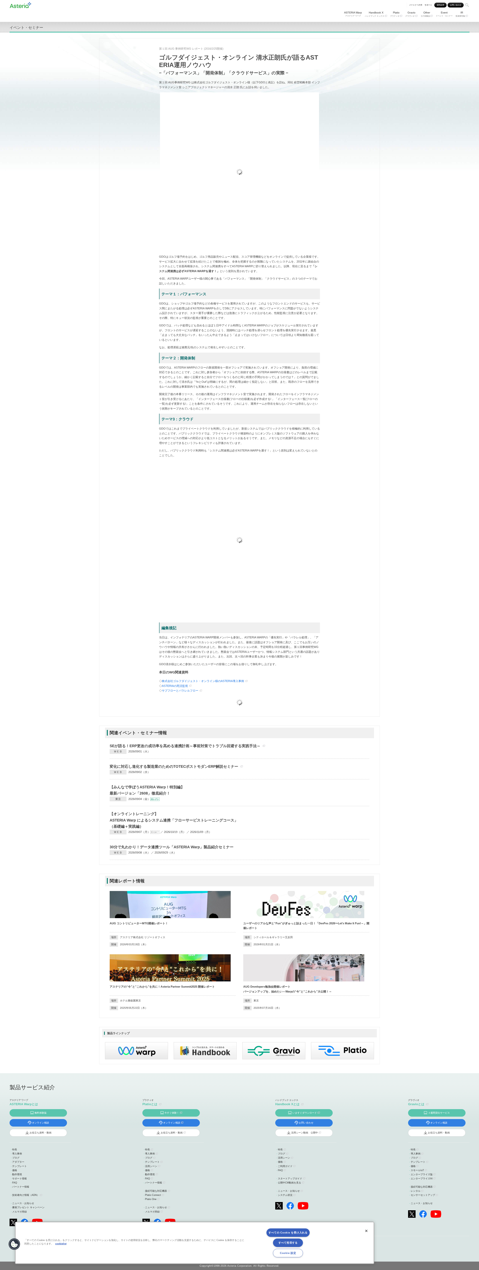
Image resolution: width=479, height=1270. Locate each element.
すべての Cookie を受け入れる (288, 1232)
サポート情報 (19, 1178)
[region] (194, 1243)
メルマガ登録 (19, 1211)
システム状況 (285, 1195)
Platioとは (149, 1104)
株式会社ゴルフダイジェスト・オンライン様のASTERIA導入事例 (203, 681)
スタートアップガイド (290, 1178)
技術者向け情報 (25, 1195)
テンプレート (19, 1166)
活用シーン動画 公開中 (304, 1132)
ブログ (15, 1157)
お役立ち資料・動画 (40, 1132)
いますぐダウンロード (304, 1112)
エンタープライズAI (422, 1178)
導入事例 (17, 1153)
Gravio (410, 14)
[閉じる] (366, 1231)
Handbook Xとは (287, 1104)
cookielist (60, 1243)
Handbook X (374, 14)
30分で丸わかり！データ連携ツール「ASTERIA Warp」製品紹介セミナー (172, 847)
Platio (394, 14)
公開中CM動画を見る (289, 1182)
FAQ (14, 1182)
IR (460, 14)
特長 (14, 1149)
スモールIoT (417, 1170)
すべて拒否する (288, 1242)
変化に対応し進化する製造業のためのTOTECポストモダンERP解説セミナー (174, 766)
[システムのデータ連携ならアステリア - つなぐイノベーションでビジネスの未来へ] (20, 4)
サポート (428, 5)
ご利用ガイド (285, 1166)
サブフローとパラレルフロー (180, 690)
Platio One (150, 1199)
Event (444, 14)
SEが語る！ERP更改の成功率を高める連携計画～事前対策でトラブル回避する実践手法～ (185, 746)
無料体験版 (40, 1112)
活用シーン (151, 1166)
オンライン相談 (40, 1122)
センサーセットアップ (423, 1195)
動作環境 (17, 1174)
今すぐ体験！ (171, 1112)
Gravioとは (416, 1104)
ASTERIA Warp (353, 14)
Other (425, 14)
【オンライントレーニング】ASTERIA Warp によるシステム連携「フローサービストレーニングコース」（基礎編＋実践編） (174, 820)
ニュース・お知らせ (23, 1203)
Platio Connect (153, 1195)
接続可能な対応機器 (156, 1190)
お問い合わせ (455, 5)
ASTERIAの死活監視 (175, 685)
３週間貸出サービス (439, 1112)
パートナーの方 (415, 5)
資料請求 (440, 5)
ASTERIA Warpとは (24, 1104)
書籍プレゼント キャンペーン (28, 1207)
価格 (14, 1170)
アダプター (18, 1161)
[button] (14, 1244)
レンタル (415, 1190)
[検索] (467, 5)
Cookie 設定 (288, 1252)
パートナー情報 (20, 1186)
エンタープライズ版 (422, 1174)
